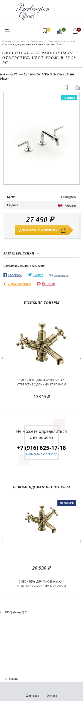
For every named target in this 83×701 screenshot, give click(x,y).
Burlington (68, 197)
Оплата (52, 696)
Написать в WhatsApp (41, 454)
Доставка (32, 696)
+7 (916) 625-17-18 (41, 447)
